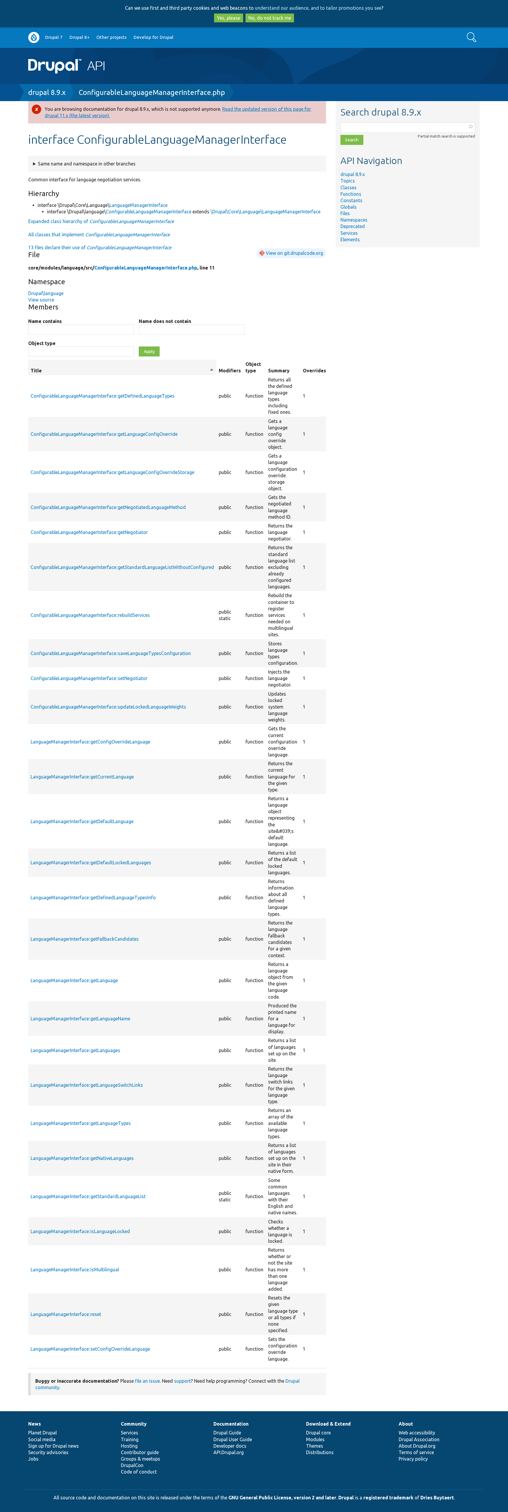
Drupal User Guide (232, 1439)
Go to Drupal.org (33, 37)
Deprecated (352, 226)
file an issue (147, 1381)
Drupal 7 (54, 37)
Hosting (129, 1446)
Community (134, 1423)
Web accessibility (417, 1432)
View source (41, 299)
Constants (351, 200)
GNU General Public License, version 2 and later (282, 1497)
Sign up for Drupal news (53, 1446)
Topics (347, 180)
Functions (350, 194)
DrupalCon (132, 1465)
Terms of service (416, 1452)
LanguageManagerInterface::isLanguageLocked (80, 1231)
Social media (42, 1439)
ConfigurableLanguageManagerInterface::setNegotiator (89, 678)
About (406, 1423)
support (182, 1381)
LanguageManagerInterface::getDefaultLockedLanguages (91, 862)
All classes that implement (99, 234)
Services (349, 233)
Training (129, 1439)
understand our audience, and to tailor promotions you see (318, 8)
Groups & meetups (140, 1458)
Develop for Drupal (153, 37)
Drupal (346, 1497)
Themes (314, 1446)
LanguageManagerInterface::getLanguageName (80, 1018)
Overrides (314, 370)
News (34, 1423)
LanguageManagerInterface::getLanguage (74, 980)
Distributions (320, 1452)
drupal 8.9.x (47, 92)
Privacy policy (413, 1458)
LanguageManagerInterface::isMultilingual (75, 1269)
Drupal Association (419, 1439)
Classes (348, 187)
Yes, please (228, 18)
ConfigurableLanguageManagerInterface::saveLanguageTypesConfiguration (111, 653)
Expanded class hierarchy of (101, 221)
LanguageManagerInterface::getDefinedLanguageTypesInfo (93, 897)
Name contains (45, 321)
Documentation (230, 1423)
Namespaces (353, 219)
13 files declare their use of (99, 247)
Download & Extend (328, 1423)
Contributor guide (140, 1452)
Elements (350, 239)
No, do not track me (269, 18)
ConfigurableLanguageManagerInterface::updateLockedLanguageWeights (108, 706)
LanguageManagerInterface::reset (66, 1314)
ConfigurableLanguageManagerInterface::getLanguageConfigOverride (104, 434)
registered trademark (388, 1497)
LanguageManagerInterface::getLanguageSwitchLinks (87, 1085)
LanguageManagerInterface (138, 205)
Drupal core (318, 1432)
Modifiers (230, 370)
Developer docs (229, 1446)
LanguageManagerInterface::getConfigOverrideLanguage (90, 741)
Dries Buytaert (437, 1497)
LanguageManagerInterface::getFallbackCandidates (85, 939)
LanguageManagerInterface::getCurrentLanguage (82, 776)
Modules (315, 1439)
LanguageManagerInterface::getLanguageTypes (81, 1123)
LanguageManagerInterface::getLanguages (75, 1050)
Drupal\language (45, 293)
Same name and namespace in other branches (87, 163)
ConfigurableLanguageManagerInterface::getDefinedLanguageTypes (103, 395)
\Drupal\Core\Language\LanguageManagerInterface (265, 211)
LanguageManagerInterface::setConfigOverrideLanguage (90, 1349)
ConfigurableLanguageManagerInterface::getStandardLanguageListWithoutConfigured (122, 567)
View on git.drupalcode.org (294, 253)
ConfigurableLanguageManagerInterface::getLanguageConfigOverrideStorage (112, 472)
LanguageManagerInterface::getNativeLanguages (82, 1158)
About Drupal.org (417, 1446)
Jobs (33, 1458)
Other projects (111, 37)
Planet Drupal (42, 1432)
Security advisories (48, 1452)
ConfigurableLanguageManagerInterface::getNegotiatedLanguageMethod (108, 507)
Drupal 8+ (79, 37)
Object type (42, 343)
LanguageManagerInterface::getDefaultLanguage (82, 821)
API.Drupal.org (228, 1452)
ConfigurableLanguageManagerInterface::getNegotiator (89, 532)
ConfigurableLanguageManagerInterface (148, 211)
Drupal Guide (227, 1432)
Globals (348, 207)
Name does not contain (165, 321)
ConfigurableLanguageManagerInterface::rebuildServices (90, 615)
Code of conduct (139, 1471)
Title (122, 371)
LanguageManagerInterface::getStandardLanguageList (88, 1196)
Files (345, 213)
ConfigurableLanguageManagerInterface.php (152, 92)
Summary (279, 370)
